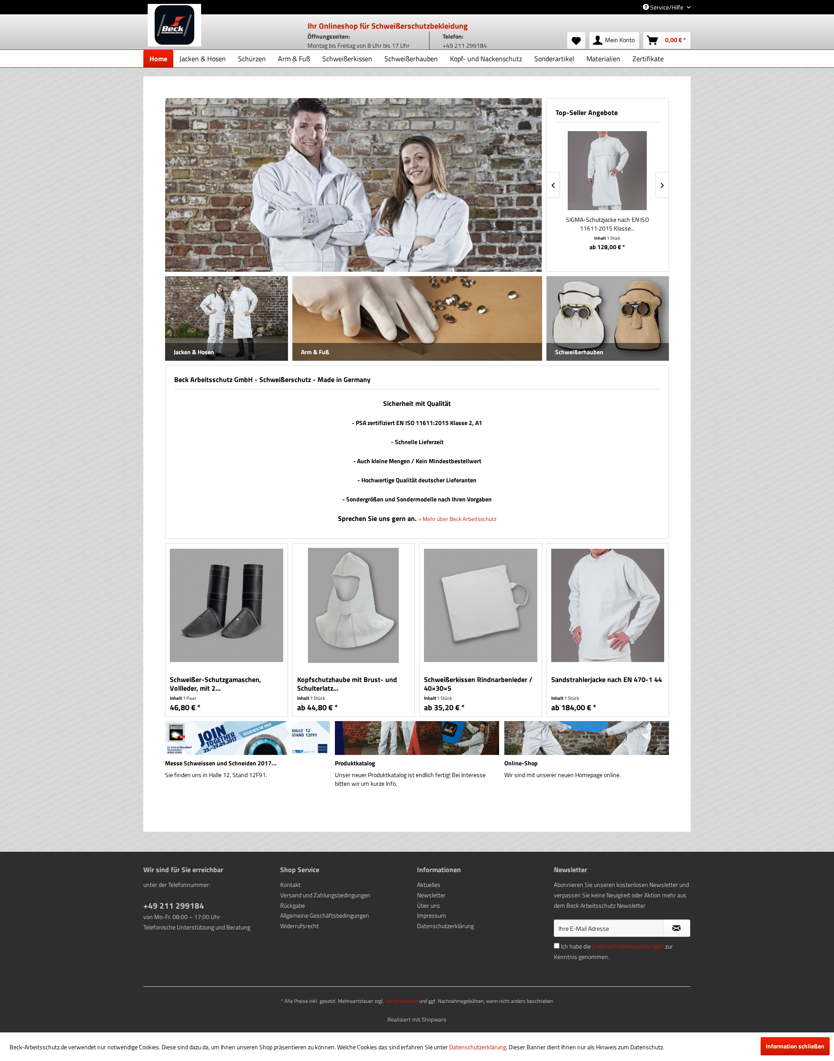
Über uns (428, 905)
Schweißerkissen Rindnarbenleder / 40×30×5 (478, 683)
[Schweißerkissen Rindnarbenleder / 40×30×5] (480, 605)
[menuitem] (576, 40)
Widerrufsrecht (299, 925)
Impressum (431, 915)
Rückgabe (292, 905)
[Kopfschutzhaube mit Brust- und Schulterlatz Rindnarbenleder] (353, 605)
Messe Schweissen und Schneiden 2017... (221, 763)
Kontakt (290, 884)
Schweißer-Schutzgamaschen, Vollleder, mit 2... (215, 683)
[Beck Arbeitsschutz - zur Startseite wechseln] (174, 25)
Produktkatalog (355, 763)
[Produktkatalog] (417, 738)
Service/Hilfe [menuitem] (667, 7)
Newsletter (431, 895)
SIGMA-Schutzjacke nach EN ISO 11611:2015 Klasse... (607, 224)
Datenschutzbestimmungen (628, 946)
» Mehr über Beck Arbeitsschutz (457, 518)
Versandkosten (401, 1001)
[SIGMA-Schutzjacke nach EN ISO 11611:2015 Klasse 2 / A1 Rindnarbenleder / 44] (607, 170)
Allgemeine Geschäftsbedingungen (324, 915)
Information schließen (795, 1046)
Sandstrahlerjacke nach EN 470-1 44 (606, 680)
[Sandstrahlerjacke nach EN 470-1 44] (608, 605)
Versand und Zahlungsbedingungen (325, 895)
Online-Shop (521, 763)
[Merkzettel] (576, 40)
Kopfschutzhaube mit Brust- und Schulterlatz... (347, 683)
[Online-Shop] (586, 738)
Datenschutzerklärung (445, 925)
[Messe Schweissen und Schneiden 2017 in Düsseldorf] (247, 738)
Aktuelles (428, 884)
